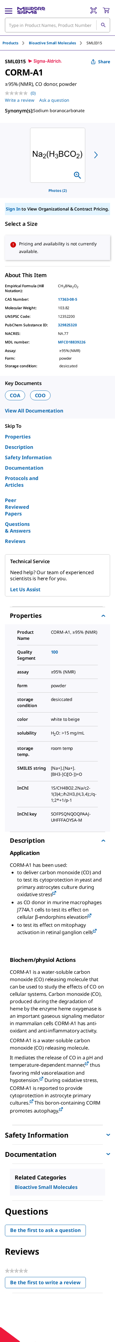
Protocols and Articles (21, 481)
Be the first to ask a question (45, 1230)
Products (10, 43)
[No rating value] (18, 93)
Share (104, 61)
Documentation (24, 467)
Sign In (13, 209)
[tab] (15, 43)
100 (54, 652)
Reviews (15, 541)
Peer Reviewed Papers (17, 507)
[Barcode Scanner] (93, 10)
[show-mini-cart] (106, 10)
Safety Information (28, 457)
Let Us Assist (25, 589)
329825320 (67, 325)
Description (19, 447)
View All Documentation (34, 411)
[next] (96, 155)
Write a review (19, 100)
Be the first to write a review (48, 1284)
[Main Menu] (8, 10)
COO (40, 395)
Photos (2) (57, 190)
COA (15, 395)
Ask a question (54, 100)
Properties (18, 436)
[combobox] (57, 25)
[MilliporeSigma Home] (31, 10)
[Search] (103, 25)
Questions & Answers (18, 527)
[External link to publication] (54, 893)
